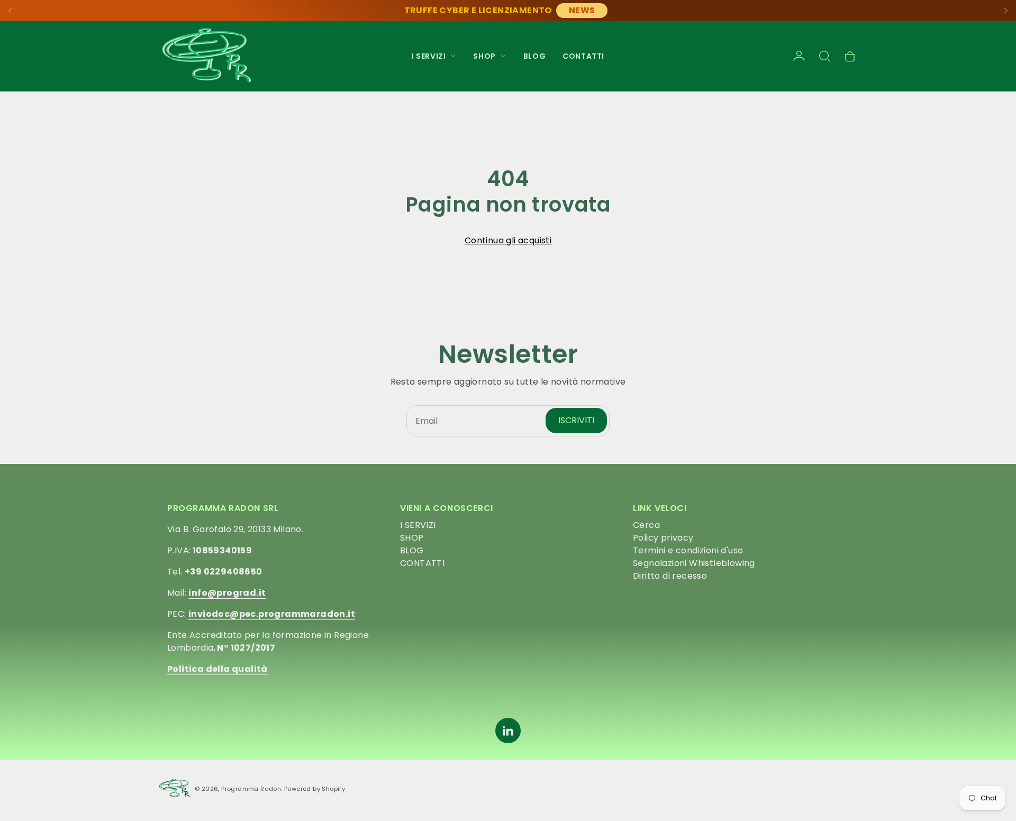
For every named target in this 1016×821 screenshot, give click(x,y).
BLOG (534, 56)
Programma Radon (251, 788)
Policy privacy (663, 538)
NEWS (582, 10)
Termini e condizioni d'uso (688, 550)
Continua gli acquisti (508, 240)
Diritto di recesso (670, 576)
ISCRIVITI (576, 420)
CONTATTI (583, 56)
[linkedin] (508, 730)
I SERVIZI (418, 525)
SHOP (412, 538)
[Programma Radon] (206, 56)
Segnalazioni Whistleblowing (694, 563)
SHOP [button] (484, 56)
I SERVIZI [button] (429, 56)
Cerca (646, 525)
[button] (824, 56)
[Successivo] (1005, 10)
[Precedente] (10, 10)
